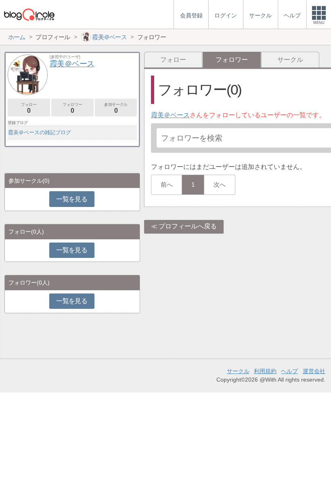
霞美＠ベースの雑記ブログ (39, 132)
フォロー (173, 59)
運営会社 (314, 371)
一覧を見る (71, 199)
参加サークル (116, 108)
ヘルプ (289, 371)
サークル (290, 59)
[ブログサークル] (29, 14)
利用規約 (265, 371)
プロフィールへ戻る (188, 226)
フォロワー (72, 108)
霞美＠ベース (170, 115)
